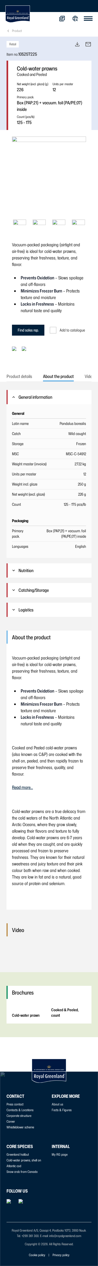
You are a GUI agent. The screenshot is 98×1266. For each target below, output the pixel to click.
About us (57, 1104)
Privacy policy (61, 1255)
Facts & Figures (62, 1110)
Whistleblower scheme (20, 1127)
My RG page (60, 1154)
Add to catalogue (72, 330)
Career (11, 1121)
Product (17, 30)
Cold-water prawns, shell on (24, 1160)
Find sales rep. (28, 330)
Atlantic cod (14, 1166)
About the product (58, 376)
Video (89, 376)
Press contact (15, 1104)
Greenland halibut (18, 1154)
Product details (19, 376)
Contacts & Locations (20, 1110)
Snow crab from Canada (22, 1171)
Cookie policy (37, 1255)
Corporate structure (19, 1115)
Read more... (22, 787)
